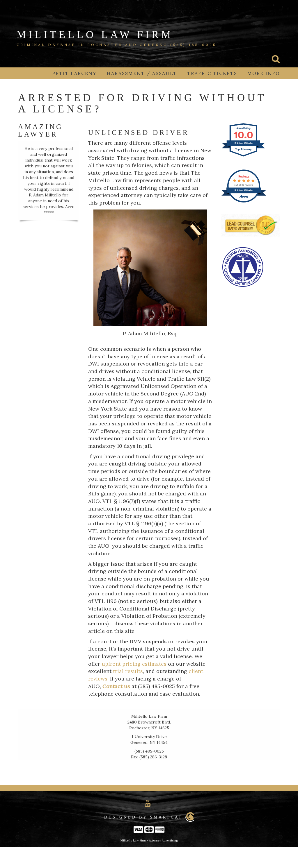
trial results (128, 671)
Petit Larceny (74, 73)
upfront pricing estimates (134, 663)
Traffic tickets (212, 73)
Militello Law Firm (95, 34)
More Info (263, 73)
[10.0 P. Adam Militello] (243, 156)
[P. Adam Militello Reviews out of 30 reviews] (243, 201)
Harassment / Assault (142, 73)
